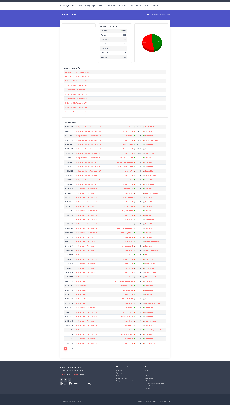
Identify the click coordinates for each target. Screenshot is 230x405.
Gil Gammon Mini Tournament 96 (76, 81)
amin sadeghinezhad (153, 330)
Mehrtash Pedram (127, 286)
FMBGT (100, 6)
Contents (154, 6)
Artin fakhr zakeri (151, 272)
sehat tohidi (129, 325)
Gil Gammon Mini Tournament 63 (86, 308)
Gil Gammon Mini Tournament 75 (76, 107)
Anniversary (110, 6)
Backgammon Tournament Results (126, 381)
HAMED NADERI (150, 184)
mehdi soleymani (127, 206)
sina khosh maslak (126, 246)
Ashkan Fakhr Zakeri (152, 303)
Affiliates (148, 401)
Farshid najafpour (126, 233)
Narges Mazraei (127, 211)
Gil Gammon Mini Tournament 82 (76, 98)
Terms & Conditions (165, 401)
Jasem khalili (128, 127)
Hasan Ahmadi (128, 149)
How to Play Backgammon (152, 386)
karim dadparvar (127, 290)
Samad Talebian (127, 180)
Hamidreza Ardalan (151, 175)
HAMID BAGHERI (127, 299)
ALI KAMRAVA (150, 127)
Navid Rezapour (151, 321)
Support (155, 401)
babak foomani (150, 153)
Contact (147, 388)
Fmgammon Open (142, 6)
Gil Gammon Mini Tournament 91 (76, 90)
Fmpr (131, 6)
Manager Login (90, 6)
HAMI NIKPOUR (150, 268)
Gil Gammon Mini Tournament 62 (87, 330)
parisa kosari (129, 224)
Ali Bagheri (149, 294)
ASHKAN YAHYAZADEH (125, 162)
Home (80, 6)
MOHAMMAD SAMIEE (152, 250)
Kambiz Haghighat (152, 241)
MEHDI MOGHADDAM (152, 140)
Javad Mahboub (127, 202)
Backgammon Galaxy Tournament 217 (77, 72)
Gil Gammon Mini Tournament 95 (76, 85)
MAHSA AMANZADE (126, 158)
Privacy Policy (149, 378)
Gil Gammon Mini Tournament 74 (76, 112)
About (146, 370)
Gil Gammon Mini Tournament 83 (76, 94)
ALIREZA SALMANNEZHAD (124, 281)
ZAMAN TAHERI (128, 144)
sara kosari (148, 215)
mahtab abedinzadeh (126, 316)
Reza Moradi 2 (150, 131)
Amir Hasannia (150, 343)
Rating (147, 375)
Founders (147, 373)
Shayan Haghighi (126, 197)
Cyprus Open (122, 6)
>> (79, 348)
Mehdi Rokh (149, 136)
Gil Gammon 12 (81, 281)
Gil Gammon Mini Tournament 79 (76, 103)
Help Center (140, 401)
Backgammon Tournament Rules (154, 383)
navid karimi (128, 237)
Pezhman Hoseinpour (125, 228)
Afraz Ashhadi (150, 255)
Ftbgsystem (67, 5)
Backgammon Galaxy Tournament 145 (77, 76)
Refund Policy (149, 381)
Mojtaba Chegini (127, 312)
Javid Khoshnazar (152, 193)
